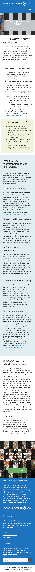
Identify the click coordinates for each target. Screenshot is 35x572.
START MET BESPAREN (17, 470)
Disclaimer (6, 538)
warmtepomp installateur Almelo (14, 214)
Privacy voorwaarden (10, 535)
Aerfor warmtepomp (14, 115)
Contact (5, 532)
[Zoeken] (30, 560)
